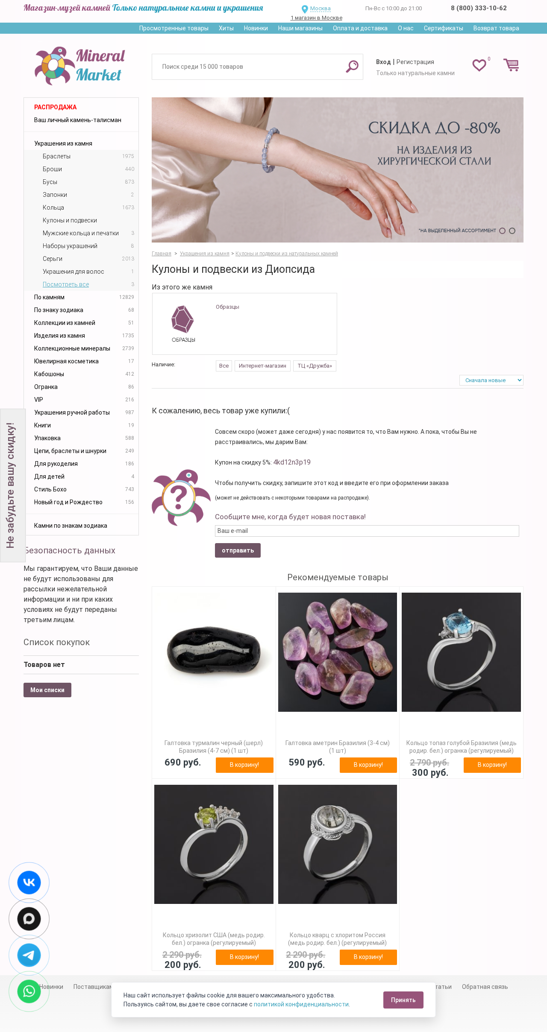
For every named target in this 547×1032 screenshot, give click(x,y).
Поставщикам (94, 986)
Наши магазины (300, 28)
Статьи (441, 986)
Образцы (227, 307)
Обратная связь (485, 986)
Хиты (226, 28)
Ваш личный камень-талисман (77, 120)
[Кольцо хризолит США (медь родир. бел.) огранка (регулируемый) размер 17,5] (214, 844)
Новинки (256, 28)
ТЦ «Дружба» (314, 366)
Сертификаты (443, 28)
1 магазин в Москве (316, 18)
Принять (403, 1000)
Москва (320, 8)
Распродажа (55, 107)
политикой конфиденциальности (301, 1004)
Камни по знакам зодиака (70, 525)
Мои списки (47, 690)
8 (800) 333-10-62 (479, 8)
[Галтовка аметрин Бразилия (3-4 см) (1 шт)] (337, 652)
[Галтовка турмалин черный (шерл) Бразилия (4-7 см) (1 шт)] (214, 652)
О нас (406, 28)
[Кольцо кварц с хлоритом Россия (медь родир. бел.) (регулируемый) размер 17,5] (337, 844)
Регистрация (415, 61)
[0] (479, 65)
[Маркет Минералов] (81, 63)
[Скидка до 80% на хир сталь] (337, 170)
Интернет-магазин (262, 366)
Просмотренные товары (174, 28)
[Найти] (352, 66)
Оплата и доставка (360, 28)
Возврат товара (496, 28)
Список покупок (57, 642)
